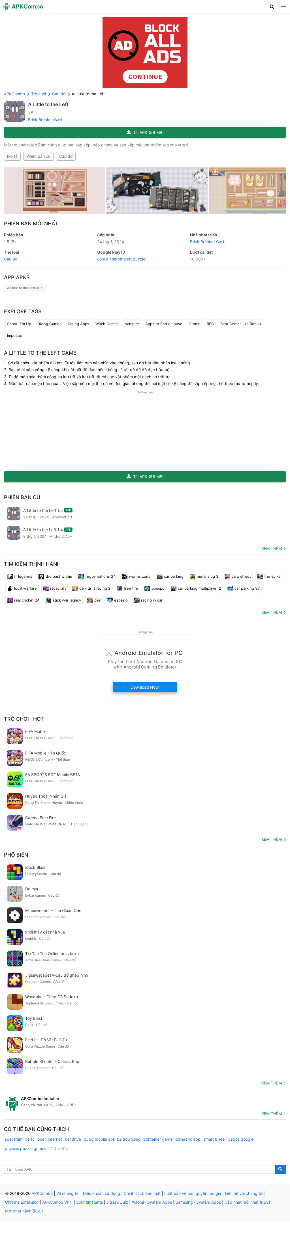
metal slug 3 (207, 576)
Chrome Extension (22, 1202)
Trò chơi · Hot (24, 719)
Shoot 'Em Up (19, 323)
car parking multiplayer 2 (199, 588)
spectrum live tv (20, 1139)
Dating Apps (78, 323)
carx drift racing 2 (94, 588)
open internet (49, 1139)
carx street (241, 576)
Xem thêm (271, 548)
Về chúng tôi (67, 1193)
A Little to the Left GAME (40, 353)
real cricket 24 (26, 600)
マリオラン (59, 1148)
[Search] (280, 1169)
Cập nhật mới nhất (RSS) (247, 1202)
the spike (272, 576)
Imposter (15, 335)
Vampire (132, 323)
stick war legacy (67, 600)
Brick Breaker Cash (45, 119)
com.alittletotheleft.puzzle (121, 259)
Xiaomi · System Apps (152, 1202)
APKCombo (14, 93)
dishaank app (188, 1139)
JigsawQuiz (117, 1202)
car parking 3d (247, 588)
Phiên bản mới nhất (31, 223)
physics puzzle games (25, 1148)
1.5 (10, 241)
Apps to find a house (163, 323)
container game (158, 1139)
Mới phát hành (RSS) (24, 1210)
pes (97, 600)
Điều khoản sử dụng (101, 1193)
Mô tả (12, 156)
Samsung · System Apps (198, 1202)
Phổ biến (16, 855)
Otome (195, 323)
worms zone (140, 576)
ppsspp (158, 588)
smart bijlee (214, 1139)
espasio (121, 600)
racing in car (152, 600)
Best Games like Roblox (241, 323)
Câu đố (65, 156)
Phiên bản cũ (38, 156)
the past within (59, 576)
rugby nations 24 (101, 576)
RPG (210, 323)
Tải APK (148, 132)
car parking (174, 576)
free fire (131, 588)
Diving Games (49, 323)
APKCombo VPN (57, 1202)
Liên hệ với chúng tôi (244, 1193)
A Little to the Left (48, 104)
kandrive (73, 1139)
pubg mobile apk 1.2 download (112, 1139)
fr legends (23, 576)
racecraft (58, 588)
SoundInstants (89, 1202)
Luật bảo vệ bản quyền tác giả (192, 1193)
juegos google (240, 1139)
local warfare (25, 588)
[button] (272, 6)
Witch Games (107, 323)
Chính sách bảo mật (142, 1193)
